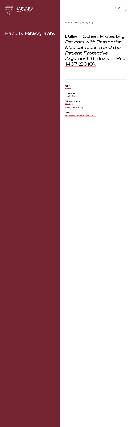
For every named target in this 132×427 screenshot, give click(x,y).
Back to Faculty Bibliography (80, 22)
